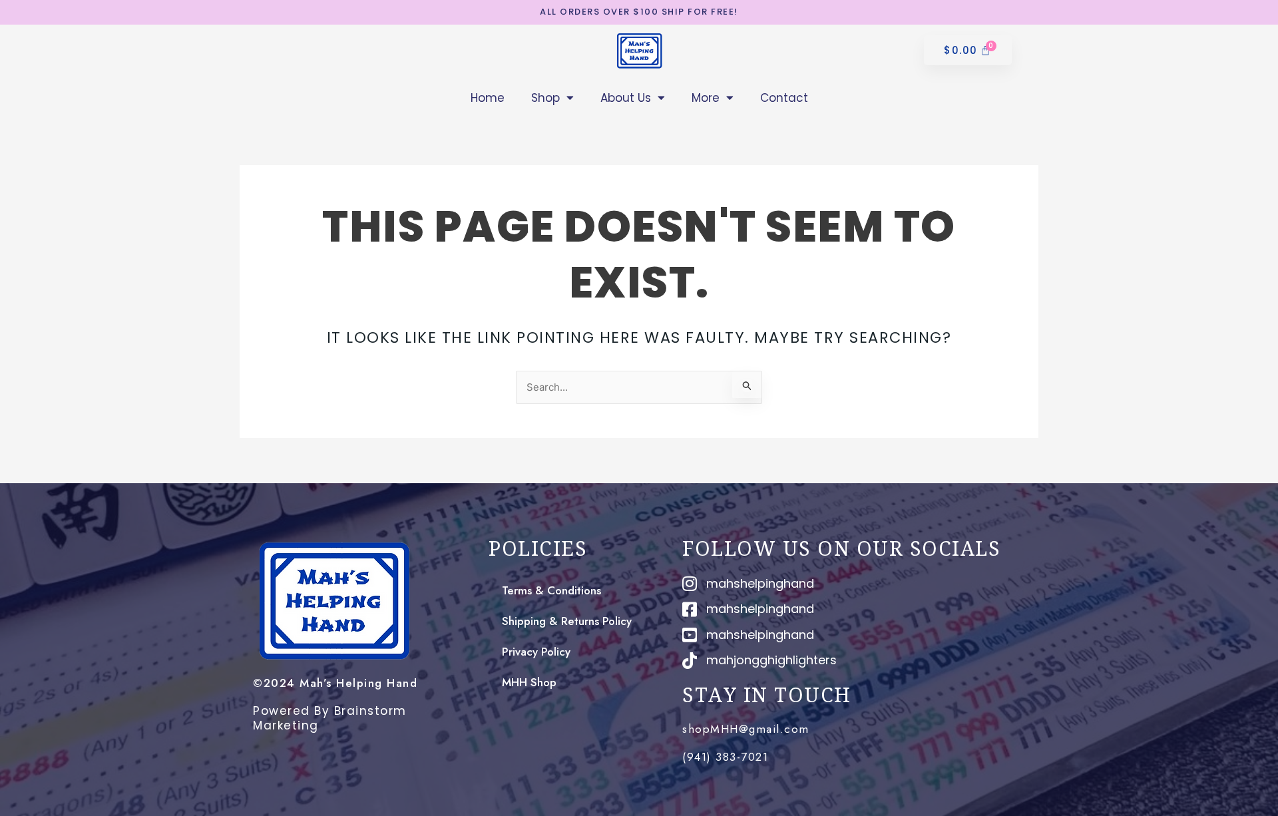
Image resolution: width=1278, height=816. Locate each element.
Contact (784, 98)
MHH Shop (529, 682)
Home (488, 98)
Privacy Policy (536, 652)
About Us (625, 98)
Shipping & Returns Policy (567, 621)
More (706, 98)
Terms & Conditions (551, 590)
